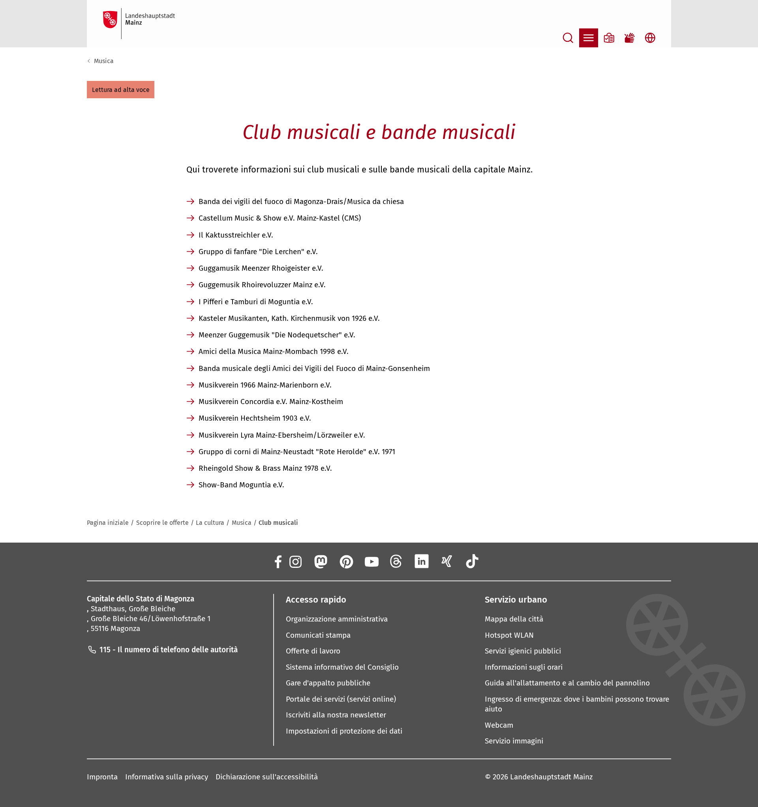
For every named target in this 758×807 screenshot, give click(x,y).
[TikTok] (472, 561)
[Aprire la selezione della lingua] (650, 37)
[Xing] (446, 561)
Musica (104, 61)
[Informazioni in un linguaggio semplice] (609, 37)
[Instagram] (294, 561)
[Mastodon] (320, 561)
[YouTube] (371, 561)
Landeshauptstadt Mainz (551, 776)
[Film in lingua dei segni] (629, 37)
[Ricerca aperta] (568, 37)
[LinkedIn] (421, 561)
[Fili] (396, 561)
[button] (120, 89)
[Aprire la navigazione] (588, 37)
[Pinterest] (345, 561)
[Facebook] (277, 561)
